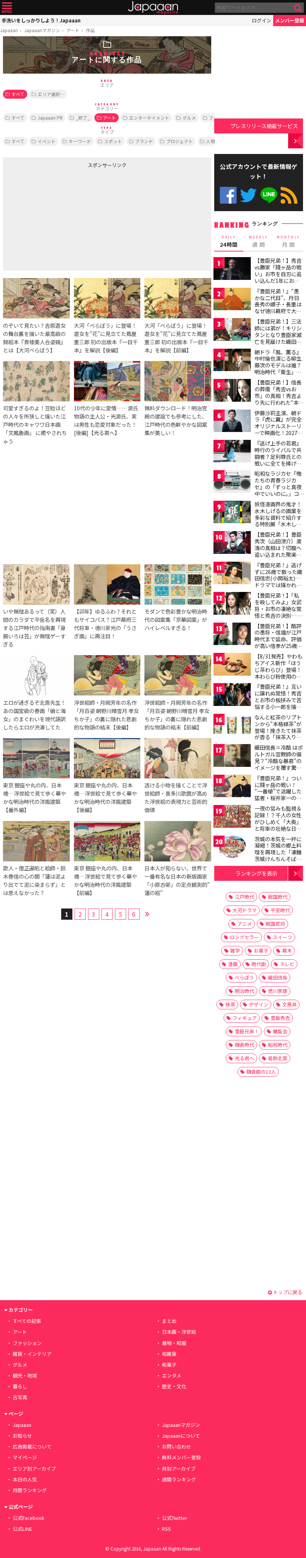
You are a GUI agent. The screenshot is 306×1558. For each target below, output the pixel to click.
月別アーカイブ (179, 1468)
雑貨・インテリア (32, 1353)
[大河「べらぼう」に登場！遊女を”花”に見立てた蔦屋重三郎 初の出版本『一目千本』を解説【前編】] (177, 299)
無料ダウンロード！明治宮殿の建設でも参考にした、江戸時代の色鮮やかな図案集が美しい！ (175, 420)
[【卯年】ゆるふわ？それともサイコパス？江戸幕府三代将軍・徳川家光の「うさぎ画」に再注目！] (107, 585)
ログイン (261, 20)
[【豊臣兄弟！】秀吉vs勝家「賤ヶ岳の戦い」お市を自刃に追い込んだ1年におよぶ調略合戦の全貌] (232, 269)
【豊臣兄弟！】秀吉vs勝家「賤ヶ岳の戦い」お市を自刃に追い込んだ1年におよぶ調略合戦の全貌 (278, 273)
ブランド (144, 141)
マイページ (25, 1457)
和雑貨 (169, 1353)
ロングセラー (244, 937)
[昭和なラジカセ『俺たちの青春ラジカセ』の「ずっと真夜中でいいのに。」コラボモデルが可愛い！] (232, 482)
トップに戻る (287, 1292)
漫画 (233, 964)
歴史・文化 (174, 1386)
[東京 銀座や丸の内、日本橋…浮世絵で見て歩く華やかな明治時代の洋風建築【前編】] (107, 842)
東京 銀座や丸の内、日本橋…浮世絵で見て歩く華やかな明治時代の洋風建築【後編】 (105, 797)
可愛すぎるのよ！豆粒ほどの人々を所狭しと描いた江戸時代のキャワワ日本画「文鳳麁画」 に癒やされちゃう (35, 424)
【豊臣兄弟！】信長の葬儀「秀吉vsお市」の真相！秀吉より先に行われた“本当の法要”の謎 (279, 395)
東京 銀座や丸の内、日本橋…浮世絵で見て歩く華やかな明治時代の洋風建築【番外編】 (34, 797)
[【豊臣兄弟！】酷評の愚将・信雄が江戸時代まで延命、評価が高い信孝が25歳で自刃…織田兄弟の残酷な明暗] (232, 635)
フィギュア (244, 1017)
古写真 (20, 1397)
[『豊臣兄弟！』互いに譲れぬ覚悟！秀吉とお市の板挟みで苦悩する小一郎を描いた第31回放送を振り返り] (232, 695)
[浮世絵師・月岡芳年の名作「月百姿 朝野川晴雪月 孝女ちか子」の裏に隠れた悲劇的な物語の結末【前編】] (177, 676)
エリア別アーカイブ (34, 1468)
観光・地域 (25, 1375)
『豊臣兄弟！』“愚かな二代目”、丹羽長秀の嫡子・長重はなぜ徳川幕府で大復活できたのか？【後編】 (278, 307)
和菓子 (169, 1364)
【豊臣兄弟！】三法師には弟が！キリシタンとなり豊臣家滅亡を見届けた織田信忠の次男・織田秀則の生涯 (278, 337)
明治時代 (244, 990)
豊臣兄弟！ (247, 1031)
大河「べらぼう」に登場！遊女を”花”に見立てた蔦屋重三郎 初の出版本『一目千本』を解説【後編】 (106, 337)
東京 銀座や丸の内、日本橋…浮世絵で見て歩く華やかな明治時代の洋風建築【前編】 (105, 880)
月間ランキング (30, 1490)
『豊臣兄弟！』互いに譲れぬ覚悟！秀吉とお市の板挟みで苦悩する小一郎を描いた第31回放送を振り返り (278, 703)
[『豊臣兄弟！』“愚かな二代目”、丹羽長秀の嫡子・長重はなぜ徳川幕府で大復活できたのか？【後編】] (232, 300)
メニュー (7, 7)
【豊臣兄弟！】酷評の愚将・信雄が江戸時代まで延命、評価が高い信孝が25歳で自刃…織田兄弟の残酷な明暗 (278, 642)
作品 (90, 30)
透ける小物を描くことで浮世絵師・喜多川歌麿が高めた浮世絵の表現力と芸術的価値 (175, 797)
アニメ (244, 923)
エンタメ (171, 1375)
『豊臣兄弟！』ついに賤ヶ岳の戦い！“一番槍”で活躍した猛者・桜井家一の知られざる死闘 (278, 791)
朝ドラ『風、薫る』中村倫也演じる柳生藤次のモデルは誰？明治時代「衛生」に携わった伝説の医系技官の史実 (278, 368)
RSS (289, 195)
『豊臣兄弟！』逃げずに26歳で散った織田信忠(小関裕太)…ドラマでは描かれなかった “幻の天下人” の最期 (279, 581)
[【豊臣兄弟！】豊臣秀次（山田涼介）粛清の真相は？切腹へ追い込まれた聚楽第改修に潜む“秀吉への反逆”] (232, 543)
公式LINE (268, 195)
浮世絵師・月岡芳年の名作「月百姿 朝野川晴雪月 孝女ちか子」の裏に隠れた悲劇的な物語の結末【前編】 (176, 714)
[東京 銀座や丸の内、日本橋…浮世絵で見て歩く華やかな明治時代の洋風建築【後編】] (107, 759)
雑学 (235, 950)
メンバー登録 (289, 20)
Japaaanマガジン (42, 30)
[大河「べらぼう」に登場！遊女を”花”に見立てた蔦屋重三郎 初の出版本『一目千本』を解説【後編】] (107, 299)
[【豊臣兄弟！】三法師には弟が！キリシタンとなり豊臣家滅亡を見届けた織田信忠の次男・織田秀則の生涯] (232, 330)
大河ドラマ (244, 910)
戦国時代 (277, 896)
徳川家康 (277, 990)
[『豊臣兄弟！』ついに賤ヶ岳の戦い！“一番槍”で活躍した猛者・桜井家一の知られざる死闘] (232, 787)
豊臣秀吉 (280, 1017)
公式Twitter (248, 195)
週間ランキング (179, 1479)
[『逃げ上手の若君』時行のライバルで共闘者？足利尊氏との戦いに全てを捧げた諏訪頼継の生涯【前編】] (232, 452)
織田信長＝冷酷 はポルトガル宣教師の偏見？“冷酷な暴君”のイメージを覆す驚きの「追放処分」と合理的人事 (279, 763)
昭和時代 (277, 1044)
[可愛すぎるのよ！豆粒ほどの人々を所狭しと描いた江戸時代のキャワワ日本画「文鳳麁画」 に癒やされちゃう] (36, 382)
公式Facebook (228, 195)
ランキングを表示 (256, 873)
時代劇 (259, 964)
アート (72, 30)
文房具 (289, 1004)
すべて (18, 94)
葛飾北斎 (277, 1058)
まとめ (169, 1320)
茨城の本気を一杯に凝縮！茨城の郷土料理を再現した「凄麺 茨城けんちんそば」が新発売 (278, 852)
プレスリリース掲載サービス (264, 126)
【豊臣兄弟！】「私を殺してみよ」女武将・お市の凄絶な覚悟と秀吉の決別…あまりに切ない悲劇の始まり (278, 611)
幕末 (287, 950)
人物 (210, 141)
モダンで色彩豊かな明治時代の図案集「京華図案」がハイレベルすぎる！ (175, 619)
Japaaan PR (50, 117)
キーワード (80, 141)
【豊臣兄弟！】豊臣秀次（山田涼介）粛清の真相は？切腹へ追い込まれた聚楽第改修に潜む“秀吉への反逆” (278, 550)
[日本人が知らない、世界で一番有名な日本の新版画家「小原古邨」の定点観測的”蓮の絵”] (177, 842)
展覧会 (280, 1031)
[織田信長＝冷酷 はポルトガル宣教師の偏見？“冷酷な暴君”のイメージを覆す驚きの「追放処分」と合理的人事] (232, 756)
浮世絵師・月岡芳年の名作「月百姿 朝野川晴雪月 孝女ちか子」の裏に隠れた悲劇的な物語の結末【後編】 (106, 714)
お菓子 (261, 950)
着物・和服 (174, 1342)
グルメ (189, 117)
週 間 (258, 241)
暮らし (20, 1386)
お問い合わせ (176, 1446)
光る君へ (244, 1058)
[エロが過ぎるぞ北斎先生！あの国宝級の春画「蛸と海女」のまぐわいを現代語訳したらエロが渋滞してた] (36, 676)
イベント (47, 141)
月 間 (288, 241)
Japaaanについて (181, 1435)
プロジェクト (179, 141)
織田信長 (277, 977)
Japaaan (153, 7)
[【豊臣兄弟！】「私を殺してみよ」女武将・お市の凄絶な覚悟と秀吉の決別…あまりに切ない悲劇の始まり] (232, 604)
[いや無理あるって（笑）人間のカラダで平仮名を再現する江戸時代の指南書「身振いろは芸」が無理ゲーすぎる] (36, 585)
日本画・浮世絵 (179, 1331)
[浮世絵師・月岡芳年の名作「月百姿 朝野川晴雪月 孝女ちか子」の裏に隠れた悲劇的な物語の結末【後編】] (107, 676)
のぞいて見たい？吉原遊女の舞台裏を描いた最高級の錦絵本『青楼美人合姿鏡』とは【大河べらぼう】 (34, 337)
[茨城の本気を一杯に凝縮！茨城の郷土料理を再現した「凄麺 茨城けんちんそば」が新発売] (232, 848)
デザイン (258, 1004)
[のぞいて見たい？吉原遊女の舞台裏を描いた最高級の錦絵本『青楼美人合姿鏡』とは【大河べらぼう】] (36, 299)
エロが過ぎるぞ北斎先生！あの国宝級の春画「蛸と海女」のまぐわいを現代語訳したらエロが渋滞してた (34, 714)
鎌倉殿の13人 (261, 1071)
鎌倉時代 (244, 1044)
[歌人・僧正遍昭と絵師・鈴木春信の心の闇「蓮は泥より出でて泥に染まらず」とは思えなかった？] (36, 842)
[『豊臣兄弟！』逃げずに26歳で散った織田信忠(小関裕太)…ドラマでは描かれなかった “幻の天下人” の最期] (232, 574)
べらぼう (244, 977)
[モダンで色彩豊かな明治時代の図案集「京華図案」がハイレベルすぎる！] (177, 585)
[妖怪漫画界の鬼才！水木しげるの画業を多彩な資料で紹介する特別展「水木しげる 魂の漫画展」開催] (232, 513)
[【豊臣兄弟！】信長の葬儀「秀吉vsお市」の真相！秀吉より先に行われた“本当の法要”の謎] (232, 391)
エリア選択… (51, 94)
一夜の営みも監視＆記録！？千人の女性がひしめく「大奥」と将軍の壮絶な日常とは (278, 821)
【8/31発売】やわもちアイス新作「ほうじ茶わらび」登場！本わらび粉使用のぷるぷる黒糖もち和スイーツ (278, 672)
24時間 (229, 241)
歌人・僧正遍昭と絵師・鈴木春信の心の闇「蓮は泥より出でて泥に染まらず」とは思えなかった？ (34, 880)
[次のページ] (147, 913)
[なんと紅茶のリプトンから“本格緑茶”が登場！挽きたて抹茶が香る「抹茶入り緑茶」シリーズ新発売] (232, 726)
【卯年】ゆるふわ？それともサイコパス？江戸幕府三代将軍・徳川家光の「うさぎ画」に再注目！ (105, 623)
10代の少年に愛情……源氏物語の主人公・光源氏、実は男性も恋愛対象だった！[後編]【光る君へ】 (106, 420)
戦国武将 (275, 923)
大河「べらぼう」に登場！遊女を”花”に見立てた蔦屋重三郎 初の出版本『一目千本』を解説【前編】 (176, 337)
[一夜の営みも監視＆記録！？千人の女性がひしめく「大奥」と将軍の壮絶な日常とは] (232, 817)
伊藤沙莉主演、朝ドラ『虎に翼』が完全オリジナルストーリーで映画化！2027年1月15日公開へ (279, 426)
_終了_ (83, 117)
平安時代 (280, 910)
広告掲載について (32, 1446)
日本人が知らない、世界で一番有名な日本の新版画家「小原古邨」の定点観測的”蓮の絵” (177, 880)
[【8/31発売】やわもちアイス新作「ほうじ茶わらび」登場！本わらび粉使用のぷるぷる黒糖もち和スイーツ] (232, 665)
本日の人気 (25, 1479)
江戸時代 (244, 896)
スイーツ (282, 937)
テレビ (287, 964)
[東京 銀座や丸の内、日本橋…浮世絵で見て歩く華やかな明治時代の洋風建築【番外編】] (36, 759)
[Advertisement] (59, 218)
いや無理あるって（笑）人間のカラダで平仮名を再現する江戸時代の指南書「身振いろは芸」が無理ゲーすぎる (34, 627)
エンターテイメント (149, 117)
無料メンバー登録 (181, 1457)
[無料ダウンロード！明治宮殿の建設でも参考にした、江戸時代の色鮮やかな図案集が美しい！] (177, 382)
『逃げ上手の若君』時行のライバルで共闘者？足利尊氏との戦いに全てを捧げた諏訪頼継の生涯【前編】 (278, 459)
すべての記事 (27, 1320)
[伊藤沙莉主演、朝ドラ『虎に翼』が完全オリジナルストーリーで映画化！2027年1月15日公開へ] (232, 422)
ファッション (27, 1342)
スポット (113, 141)
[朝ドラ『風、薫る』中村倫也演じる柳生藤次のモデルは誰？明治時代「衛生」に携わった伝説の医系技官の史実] (232, 361)
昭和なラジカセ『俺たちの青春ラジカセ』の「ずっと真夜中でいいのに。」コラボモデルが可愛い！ (278, 489)
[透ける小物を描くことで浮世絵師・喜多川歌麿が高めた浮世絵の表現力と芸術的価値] (177, 759)
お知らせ (22, 1435)
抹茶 (230, 1004)
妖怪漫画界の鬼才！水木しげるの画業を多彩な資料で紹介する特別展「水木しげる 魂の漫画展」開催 (279, 517)
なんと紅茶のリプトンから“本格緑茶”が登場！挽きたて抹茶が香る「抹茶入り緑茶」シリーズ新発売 (278, 730)
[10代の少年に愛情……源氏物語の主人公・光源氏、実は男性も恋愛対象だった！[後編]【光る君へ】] (107, 382)
